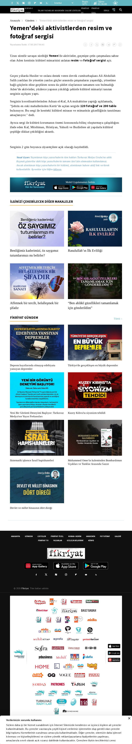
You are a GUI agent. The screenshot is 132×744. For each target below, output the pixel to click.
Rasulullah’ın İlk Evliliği (85, 259)
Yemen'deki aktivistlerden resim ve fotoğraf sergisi (69, 20)
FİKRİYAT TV (87, 10)
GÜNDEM (29, 548)
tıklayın (59, 178)
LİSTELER (78, 10)
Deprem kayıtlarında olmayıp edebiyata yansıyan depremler (33, 375)
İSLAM (48, 10)
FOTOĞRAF (105, 548)
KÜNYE (91, 552)
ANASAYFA (15, 548)
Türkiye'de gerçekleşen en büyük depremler (94, 374)
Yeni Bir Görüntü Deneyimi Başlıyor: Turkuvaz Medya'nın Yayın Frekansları (36, 423)
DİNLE (107, 10)
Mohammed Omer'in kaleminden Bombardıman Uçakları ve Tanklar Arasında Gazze (93, 472)
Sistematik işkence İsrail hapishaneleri (32, 469)
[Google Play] (80, 195)
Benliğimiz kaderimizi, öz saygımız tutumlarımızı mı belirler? (35, 261)
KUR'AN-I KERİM (39, 10)
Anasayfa (15, 20)
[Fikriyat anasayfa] (35, 193)
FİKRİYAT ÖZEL (98, 10)
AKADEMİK (64, 10)
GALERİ (71, 10)
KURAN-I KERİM (74, 548)
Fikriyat (24, 600)
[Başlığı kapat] (129, 718)
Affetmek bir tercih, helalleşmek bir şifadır (36, 314)
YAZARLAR (55, 10)
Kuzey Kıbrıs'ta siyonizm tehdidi (86, 421)
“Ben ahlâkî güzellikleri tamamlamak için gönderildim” (91, 314)
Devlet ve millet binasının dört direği (31, 520)
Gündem (30, 20)
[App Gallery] (98, 195)
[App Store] (61, 195)
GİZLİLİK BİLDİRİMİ (75, 552)
